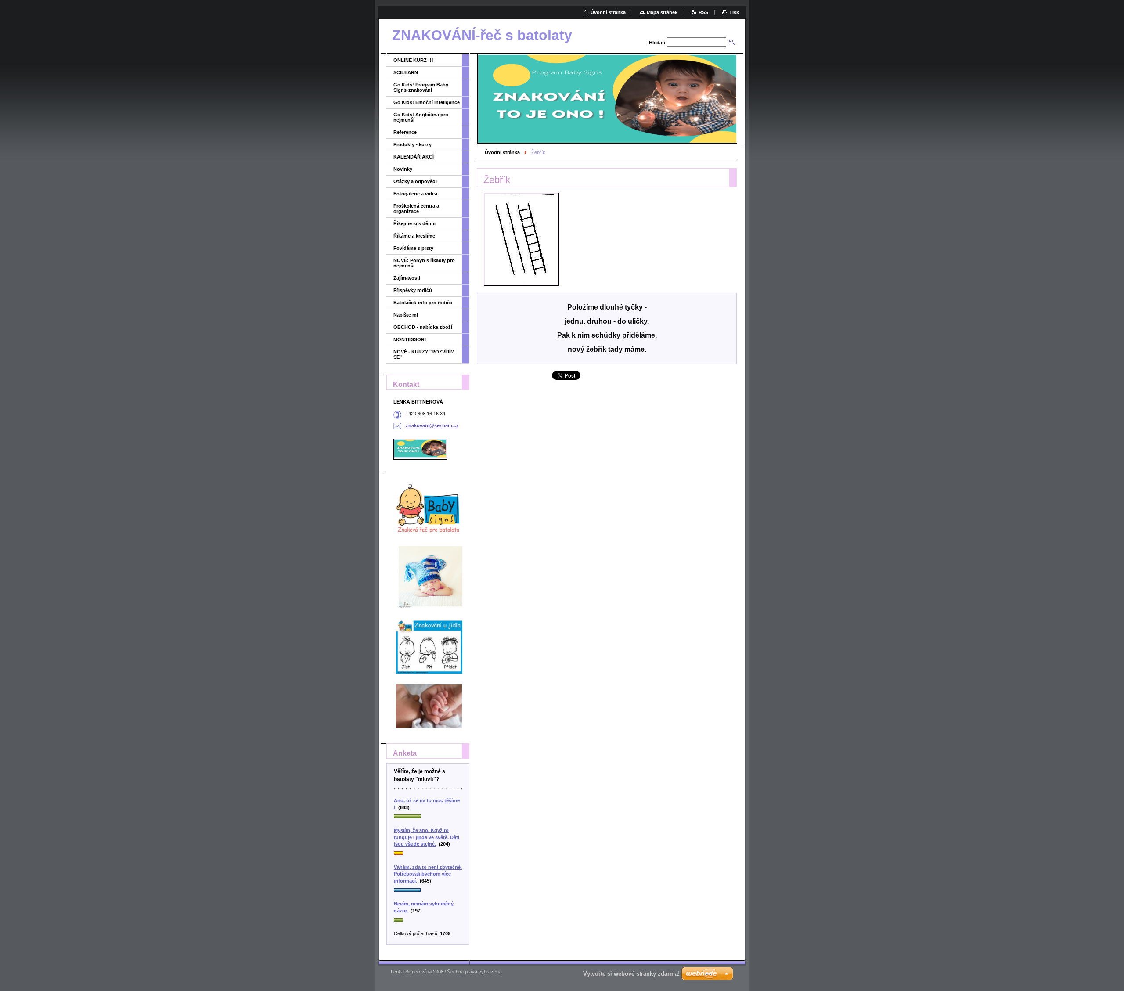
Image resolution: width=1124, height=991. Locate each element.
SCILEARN (405, 72)
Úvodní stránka (502, 152)
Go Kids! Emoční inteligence (426, 102)
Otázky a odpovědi (415, 181)
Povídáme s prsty (413, 248)
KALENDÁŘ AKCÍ (413, 156)
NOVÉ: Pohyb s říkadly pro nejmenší (424, 263)
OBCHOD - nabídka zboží (422, 327)
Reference (405, 132)
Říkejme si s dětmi (414, 223)
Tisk (734, 12)
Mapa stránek (662, 12)
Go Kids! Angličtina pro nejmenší (420, 117)
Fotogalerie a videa (415, 193)
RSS (703, 12)
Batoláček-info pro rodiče (422, 302)
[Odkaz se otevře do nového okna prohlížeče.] (521, 239)
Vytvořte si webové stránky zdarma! (631, 973)
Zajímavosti (406, 278)
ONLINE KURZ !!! (413, 60)
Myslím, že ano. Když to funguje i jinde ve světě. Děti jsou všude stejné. (426, 837)
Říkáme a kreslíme (414, 235)
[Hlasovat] (428, 816)
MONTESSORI (409, 339)
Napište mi (405, 314)
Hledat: (657, 42)
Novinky (402, 169)
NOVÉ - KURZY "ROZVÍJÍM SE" (423, 354)
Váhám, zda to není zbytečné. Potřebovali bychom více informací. (428, 874)
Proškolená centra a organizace (416, 208)
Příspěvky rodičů (412, 290)
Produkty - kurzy (412, 144)
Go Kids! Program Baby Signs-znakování (420, 87)
